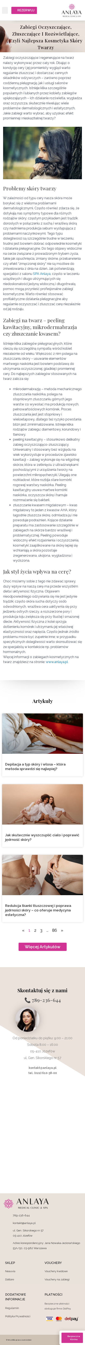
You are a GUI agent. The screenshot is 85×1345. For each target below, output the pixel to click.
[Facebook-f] (57, 1340)
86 (54, 930)
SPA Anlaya (42, 274)
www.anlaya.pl (57, 662)
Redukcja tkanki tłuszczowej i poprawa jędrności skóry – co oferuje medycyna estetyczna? (38, 910)
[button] (5, 10)
